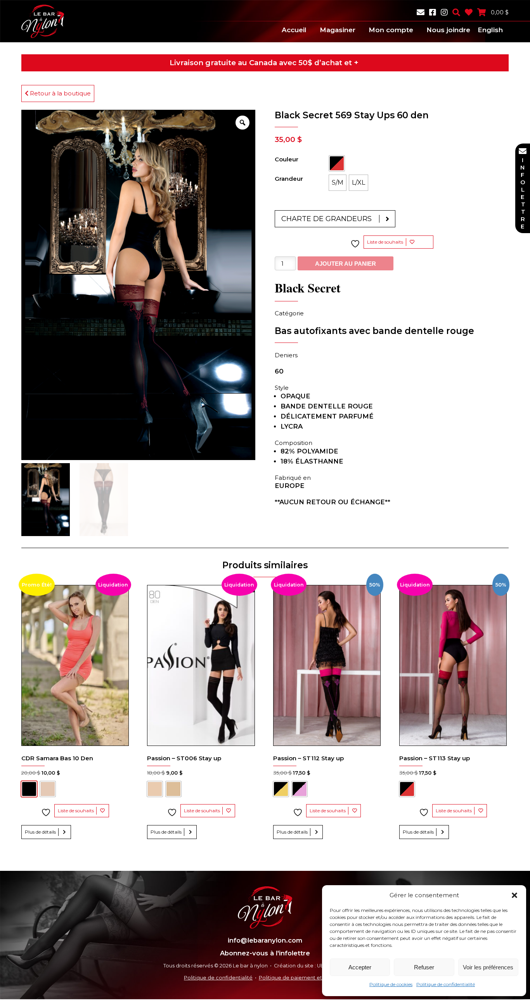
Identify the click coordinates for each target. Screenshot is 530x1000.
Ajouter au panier (345, 263)
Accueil (294, 30)
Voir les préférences (488, 967)
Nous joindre (448, 30)
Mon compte (391, 30)
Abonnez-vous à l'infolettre (265, 953)
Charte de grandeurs (326, 219)
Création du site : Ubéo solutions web (320, 966)
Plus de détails (40, 832)
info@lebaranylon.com (265, 940)
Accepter (359, 967)
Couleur (286, 159)
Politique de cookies (390, 984)
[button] (514, 895)
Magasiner (337, 30)
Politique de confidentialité (445, 984)
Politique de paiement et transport (302, 978)
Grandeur (289, 178)
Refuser (424, 967)
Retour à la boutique (59, 93)
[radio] (337, 163)
